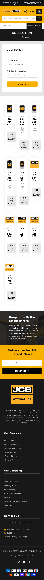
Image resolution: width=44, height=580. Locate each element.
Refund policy (10, 460)
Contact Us (9, 497)
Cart (29, 11)
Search (22, 84)
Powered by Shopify (27, 579)
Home (16, 37)
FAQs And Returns (12, 482)
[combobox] (19, 18)
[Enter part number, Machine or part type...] (39, 18)
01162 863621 (13, 533)
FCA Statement (11, 505)
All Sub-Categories (16, 71)
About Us (9, 478)
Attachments (10, 452)
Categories (12, 60)
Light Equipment (11, 444)
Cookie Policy (10, 489)
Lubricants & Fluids (13, 448)
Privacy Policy (10, 486)
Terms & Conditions (13, 493)
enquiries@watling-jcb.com (18, 529)
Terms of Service (12, 456)
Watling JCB (19, 579)
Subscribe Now (22, 371)
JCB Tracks (9, 440)
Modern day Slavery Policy (16, 501)
